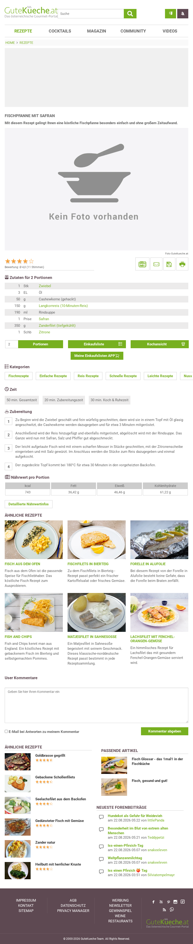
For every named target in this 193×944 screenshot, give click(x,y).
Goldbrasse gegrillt (50, 755)
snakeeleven (157, 850)
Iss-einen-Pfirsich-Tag (125, 845)
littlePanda (156, 820)
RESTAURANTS (120, 921)
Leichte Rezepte (160, 376)
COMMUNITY (133, 31)
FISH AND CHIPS (18, 637)
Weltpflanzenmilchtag (125, 858)
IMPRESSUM (26, 900)
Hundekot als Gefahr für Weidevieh (135, 816)
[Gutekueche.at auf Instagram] (175, 902)
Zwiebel (45, 286)
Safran (44, 319)
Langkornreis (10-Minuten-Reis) (63, 306)
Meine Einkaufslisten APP (94, 356)
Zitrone (44, 332)
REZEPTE (23, 31)
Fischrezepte (18, 376)
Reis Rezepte (88, 376)
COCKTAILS (60, 31)
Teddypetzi (156, 837)
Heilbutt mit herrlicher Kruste (58, 864)
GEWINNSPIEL (120, 911)
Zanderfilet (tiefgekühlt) (57, 325)
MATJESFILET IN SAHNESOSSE (92, 637)
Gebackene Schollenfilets (55, 777)
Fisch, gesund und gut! (149, 781)
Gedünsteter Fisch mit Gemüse (59, 821)
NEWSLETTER (120, 905)
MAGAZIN (96, 31)
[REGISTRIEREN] (182, 13)
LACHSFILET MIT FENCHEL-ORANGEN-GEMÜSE (152, 639)
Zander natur (45, 842)
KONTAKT (26, 905)
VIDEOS (170, 31)
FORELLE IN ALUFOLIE (147, 564)
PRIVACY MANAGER (73, 911)
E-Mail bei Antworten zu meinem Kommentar (43, 732)
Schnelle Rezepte (123, 376)
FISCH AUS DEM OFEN (22, 564)
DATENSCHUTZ (73, 905)
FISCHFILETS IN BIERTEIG (88, 564)
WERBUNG (120, 900)
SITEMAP (26, 911)
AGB (73, 900)
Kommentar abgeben (164, 731)
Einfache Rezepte (53, 376)
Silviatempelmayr (161, 875)
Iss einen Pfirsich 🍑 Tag (127, 870)
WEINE (120, 916)
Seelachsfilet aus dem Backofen (60, 799)
